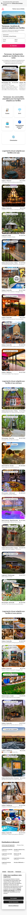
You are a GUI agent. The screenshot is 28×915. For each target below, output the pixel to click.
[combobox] (13, 36)
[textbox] (7, 41)
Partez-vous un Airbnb (18, 9)
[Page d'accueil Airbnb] (3, 9)
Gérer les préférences (13, 905)
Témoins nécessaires (13, 902)
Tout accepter (13, 898)
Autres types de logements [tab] (8, 845)
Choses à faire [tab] (20, 845)
